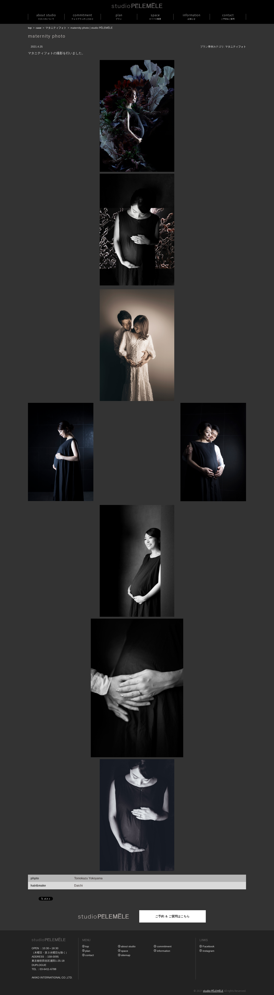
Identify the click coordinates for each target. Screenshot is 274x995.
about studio (46, 16)
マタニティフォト (55, 27)
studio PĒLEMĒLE (213, 990)
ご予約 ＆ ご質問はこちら (172, 916)
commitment (82, 16)
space (155, 16)
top (30, 27)
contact (228, 16)
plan (119, 16)
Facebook (208, 946)
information (191, 16)
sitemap (125, 955)
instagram (208, 950)
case (38, 27)
